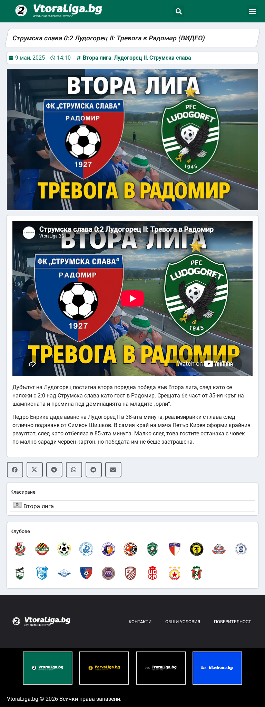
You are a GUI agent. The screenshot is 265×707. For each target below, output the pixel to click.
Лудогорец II (130, 57)
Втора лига (97, 57)
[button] (178, 11)
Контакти (140, 621)
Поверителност (232, 621)
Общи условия (182, 621)
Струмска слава (170, 57)
